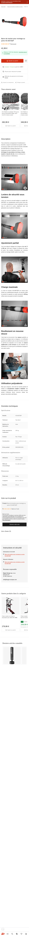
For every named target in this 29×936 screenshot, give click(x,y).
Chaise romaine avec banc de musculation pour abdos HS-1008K (9, 617)
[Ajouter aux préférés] (26, 61)
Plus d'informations (6, 520)
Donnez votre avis (14, 524)
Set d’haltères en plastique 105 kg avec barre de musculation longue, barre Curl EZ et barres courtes (10, 113)
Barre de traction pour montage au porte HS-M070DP (15, 555)
